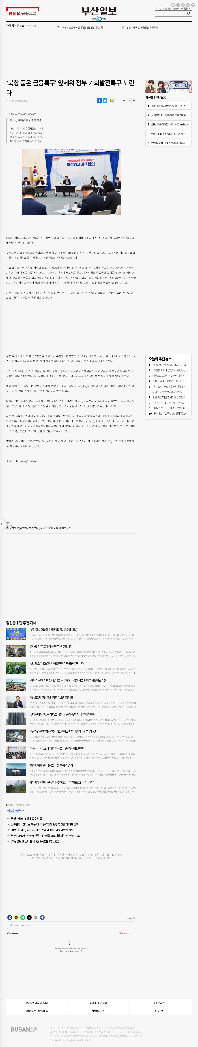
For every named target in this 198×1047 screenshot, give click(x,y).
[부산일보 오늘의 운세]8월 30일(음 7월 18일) (35, 841)
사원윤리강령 (98, 1011)
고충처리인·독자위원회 (37, 1011)
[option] (118, 26)
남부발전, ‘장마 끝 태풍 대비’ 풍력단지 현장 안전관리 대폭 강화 (45, 824)
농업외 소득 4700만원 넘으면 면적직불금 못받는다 (56, 663)
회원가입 (167, 8)
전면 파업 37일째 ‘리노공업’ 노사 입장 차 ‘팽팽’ (174, 365)
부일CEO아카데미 (98, 1003)
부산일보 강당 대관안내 (37, 1003)
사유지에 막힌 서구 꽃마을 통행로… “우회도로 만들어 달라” (61, 782)
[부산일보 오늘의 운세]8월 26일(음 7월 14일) (82, 26)
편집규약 (159, 1011)
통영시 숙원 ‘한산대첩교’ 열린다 (167, 392)
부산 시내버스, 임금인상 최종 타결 (142, 26)
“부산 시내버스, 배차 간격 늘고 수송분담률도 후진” (56, 748)
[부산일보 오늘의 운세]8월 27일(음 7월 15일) (53, 629)
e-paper (176, 8)
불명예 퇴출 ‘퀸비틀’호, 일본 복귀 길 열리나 (52, 765)
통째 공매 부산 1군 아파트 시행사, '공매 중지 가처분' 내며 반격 (62, 714)
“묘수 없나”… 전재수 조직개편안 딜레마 (171, 386)
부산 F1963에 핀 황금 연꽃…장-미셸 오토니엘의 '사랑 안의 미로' (45, 836)
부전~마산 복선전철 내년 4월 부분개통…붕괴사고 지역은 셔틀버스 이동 (67, 680)
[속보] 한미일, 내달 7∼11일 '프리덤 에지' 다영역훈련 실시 (42, 830)
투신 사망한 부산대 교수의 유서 (28, 818)
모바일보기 (185, 8)
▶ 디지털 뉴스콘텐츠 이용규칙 (17, 804)
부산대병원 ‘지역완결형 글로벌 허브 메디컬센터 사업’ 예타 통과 (63, 731)
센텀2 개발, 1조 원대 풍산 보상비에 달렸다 (172, 408)
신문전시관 (159, 1003)
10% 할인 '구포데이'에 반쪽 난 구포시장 (50, 646)
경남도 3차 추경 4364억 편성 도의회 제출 (51, 697)
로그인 (158, 8)
